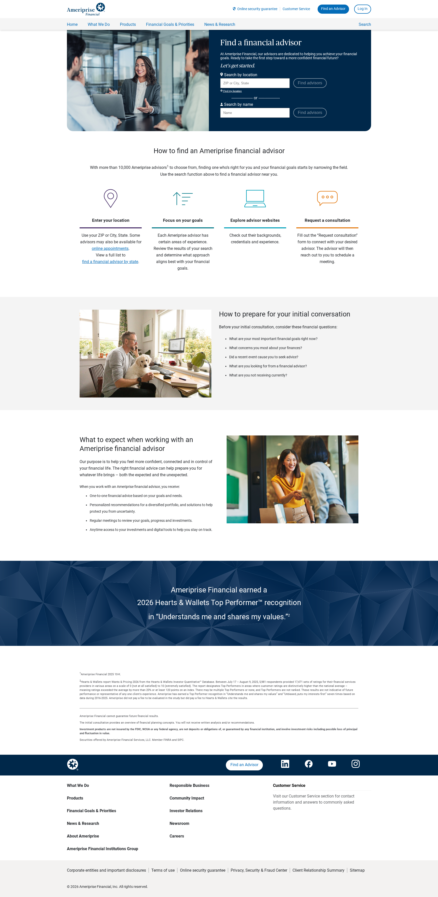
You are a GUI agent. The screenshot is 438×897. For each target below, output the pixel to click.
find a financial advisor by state (110, 261)
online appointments (110, 248)
